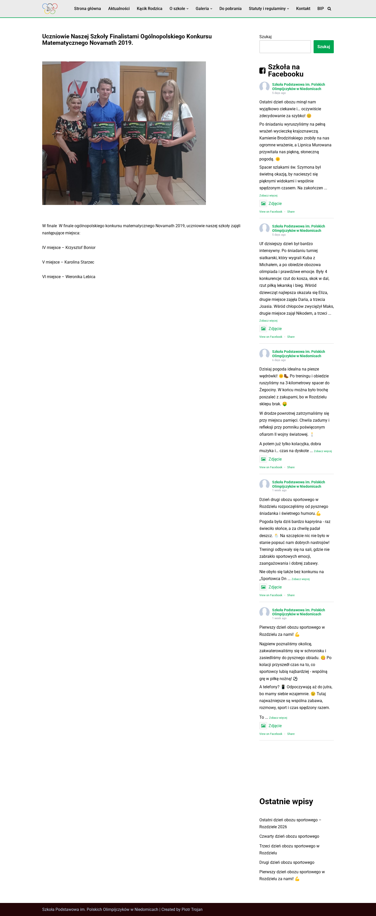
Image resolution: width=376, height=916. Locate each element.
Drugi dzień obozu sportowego (286, 862)
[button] (187, 9)
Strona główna (87, 8)
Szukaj (265, 36)
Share (291, 211)
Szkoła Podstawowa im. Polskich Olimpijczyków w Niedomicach (298, 86)
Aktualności (119, 8)
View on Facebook (270, 211)
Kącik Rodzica (149, 8)
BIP (320, 8)
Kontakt (303, 8)
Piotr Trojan (192, 909)
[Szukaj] (329, 8)
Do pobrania (230, 8)
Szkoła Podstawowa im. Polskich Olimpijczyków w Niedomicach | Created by (112, 909)
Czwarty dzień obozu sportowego (289, 836)
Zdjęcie (275, 203)
